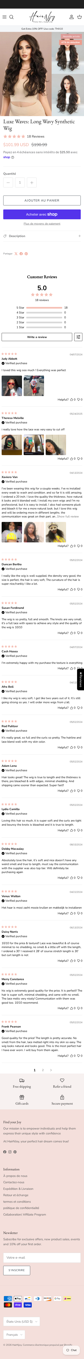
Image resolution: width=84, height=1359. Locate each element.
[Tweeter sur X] (16, 253)
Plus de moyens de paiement (42, 224)
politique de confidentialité (21, 1208)
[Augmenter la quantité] (32, 182)
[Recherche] (13, 16)
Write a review (37, 337)
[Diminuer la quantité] (8, 182)
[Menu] (4, 16)
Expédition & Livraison (18, 1189)
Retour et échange (15, 1195)
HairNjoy (17, 1345)
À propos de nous (15, 1176)
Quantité (9, 174)
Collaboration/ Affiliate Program (24, 1214)
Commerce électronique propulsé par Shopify (47, 1345)
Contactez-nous (13, 1182)
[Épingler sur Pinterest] (26, 253)
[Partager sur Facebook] (21, 253)
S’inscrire (17, 1270)
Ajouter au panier (41, 200)
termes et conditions (17, 1202)
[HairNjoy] (42, 17)
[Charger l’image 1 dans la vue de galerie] (42, 74)
